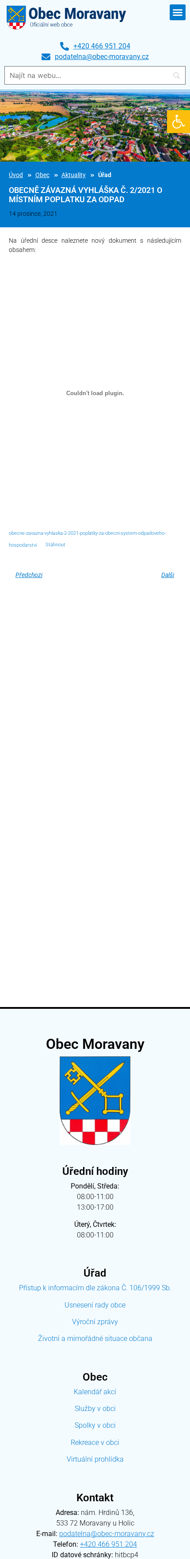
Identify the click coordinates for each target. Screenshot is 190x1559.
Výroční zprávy (95, 1322)
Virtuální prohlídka (95, 1459)
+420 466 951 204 (108, 1544)
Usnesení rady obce (95, 1305)
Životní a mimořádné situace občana (95, 1338)
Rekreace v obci (95, 1442)
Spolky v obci (95, 1425)
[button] (178, 121)
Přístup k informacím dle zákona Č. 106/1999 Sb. (95, 1288)
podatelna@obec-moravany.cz (106, 1533)
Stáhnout (55, 545)
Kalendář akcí (95, 1392)
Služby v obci (95, 1408)
